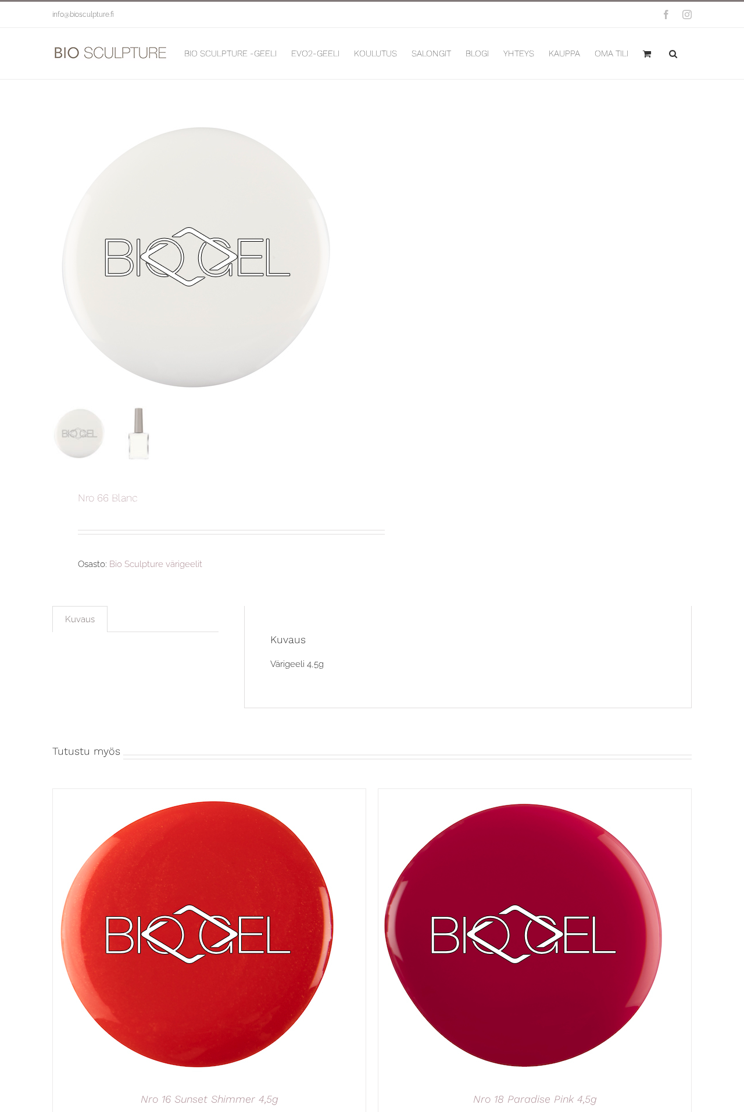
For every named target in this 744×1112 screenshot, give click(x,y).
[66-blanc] (197, 257)
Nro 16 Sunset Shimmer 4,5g (209, 1099)
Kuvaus (80, 619)
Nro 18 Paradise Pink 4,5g (535, 1099)
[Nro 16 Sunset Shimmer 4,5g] (198, 795)
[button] (673, 53)
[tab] (80, 619)
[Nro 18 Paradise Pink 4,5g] (523, 795)
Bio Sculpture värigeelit (155, 564)
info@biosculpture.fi (83, 14)
